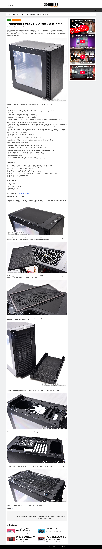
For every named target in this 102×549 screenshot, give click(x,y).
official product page (24, 193)
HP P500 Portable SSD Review (54, 529)
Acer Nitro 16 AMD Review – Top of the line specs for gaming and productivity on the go (25, 537)
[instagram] (8, 5)
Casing (9, 20)
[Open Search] (92, 10)
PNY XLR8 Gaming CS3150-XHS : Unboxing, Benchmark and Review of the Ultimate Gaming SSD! (56, 537)
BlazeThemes (65, 546)
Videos (53, 10)
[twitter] (10, 5)
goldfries (11, 26)
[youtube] (12, 5)
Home (48, 10)
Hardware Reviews (16, 20)
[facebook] (7, 5)
